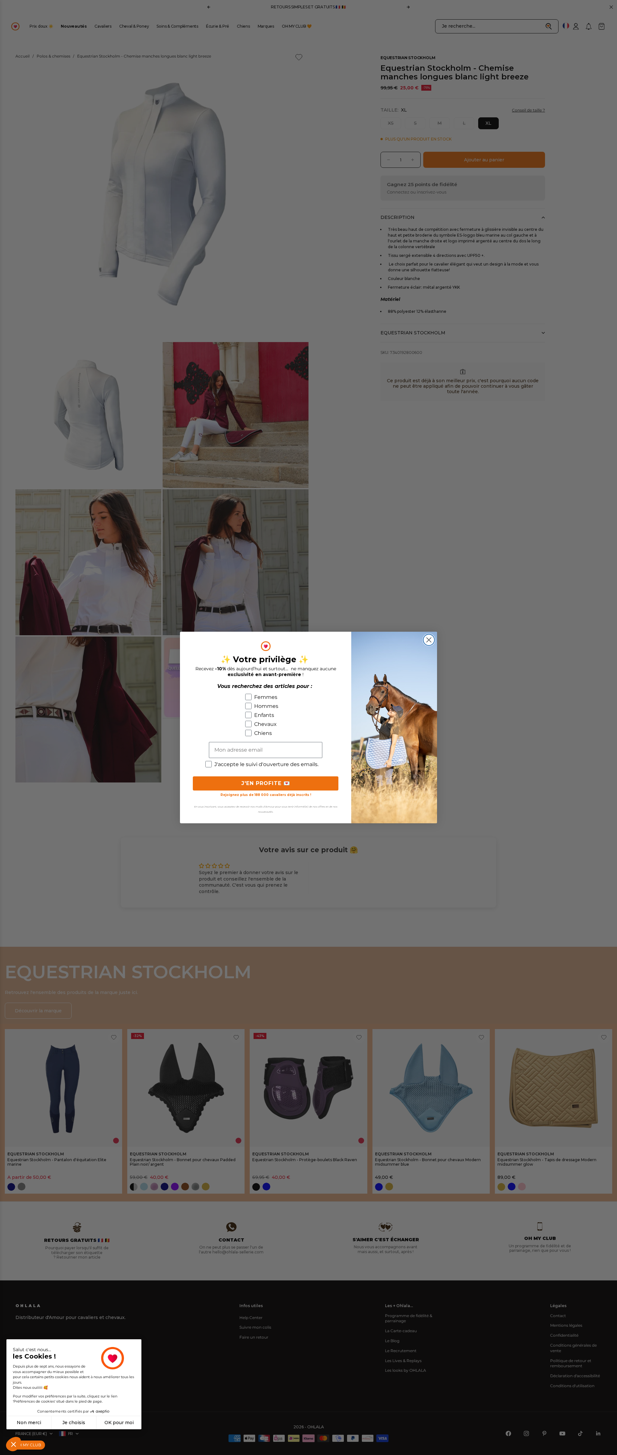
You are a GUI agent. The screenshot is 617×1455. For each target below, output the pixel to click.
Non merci (29, 1422)
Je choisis (73, 1422)
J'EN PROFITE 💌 (265, 783)
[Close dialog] (428, 640)
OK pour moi (119, 1422)
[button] (13, 1444)
